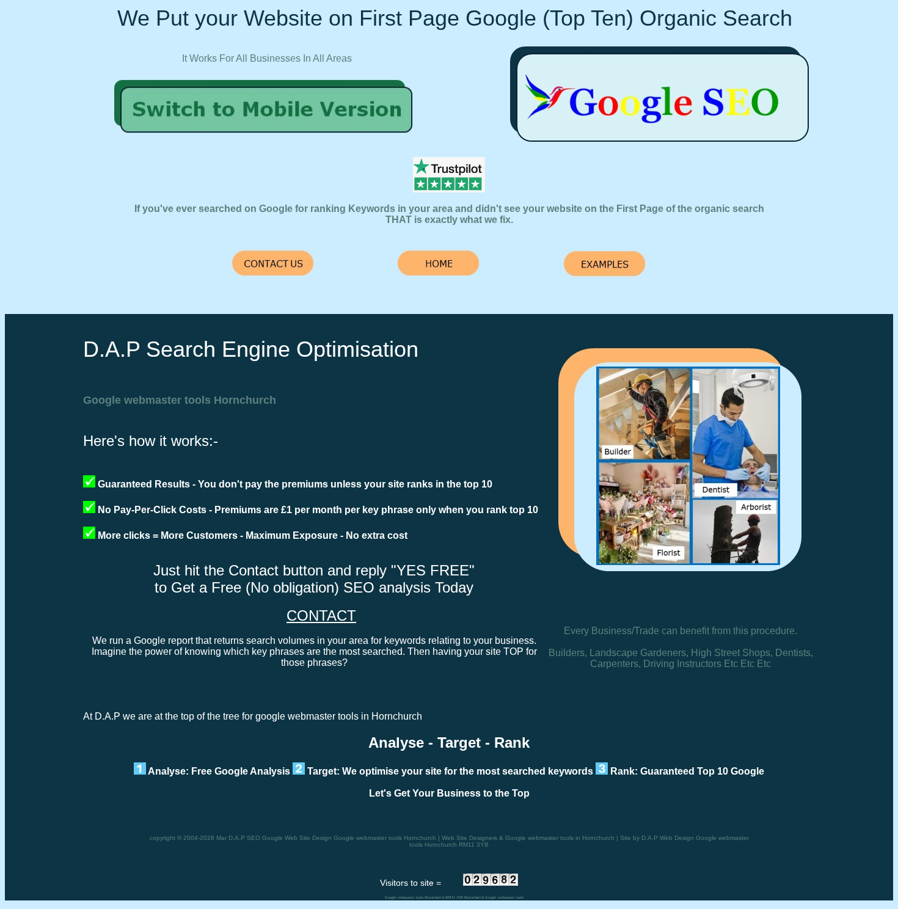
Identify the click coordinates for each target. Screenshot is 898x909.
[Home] (268, 139)
